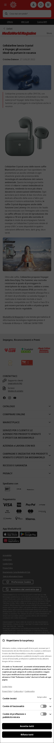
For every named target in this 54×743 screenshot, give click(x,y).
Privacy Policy (7, 691)
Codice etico (18, 691)
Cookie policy (30, 691)
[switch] (43, 706)
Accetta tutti (27, 726)
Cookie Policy (7, 686)
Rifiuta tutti (27, 734)
